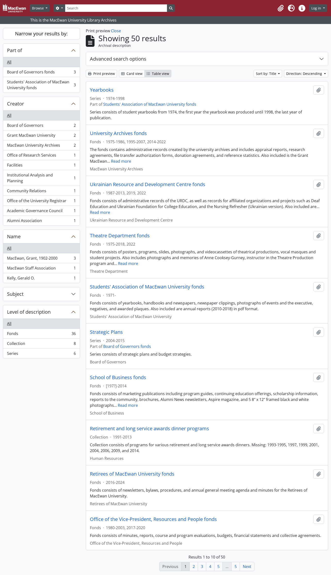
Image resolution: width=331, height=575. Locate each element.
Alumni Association (41, 221)
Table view (160, 73)
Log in (316, 8)
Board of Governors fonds (41, 73)
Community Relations (41, 192)
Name (14, 236)
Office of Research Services (41, 156)
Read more (121, 161)
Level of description (29, 312)
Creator (15, 103)
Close (116, 30)
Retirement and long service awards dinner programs (149, 428)
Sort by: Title (266, 73)
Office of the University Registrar (41, 202)
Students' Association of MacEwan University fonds (41, 84)
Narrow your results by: (41, 33)
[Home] (16, 8)
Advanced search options (118, 59)
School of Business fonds (118, 377)
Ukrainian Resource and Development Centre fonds (147, 184)
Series (41, 354)
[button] (280, 8)
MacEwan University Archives (41, 146)
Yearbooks (102, 90)
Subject (15, 294)
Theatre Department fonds (120, 236)
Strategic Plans (106, 332)
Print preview (103, 73)
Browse (38, 8)
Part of (14, 50)
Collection (41, 345)
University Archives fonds (118, 133)
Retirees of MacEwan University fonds (132, 474)
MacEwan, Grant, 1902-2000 (41, 259)
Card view (134, 73)
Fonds (41, 335)
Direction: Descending (304, 73)
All (9, 62)
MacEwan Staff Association (41, 269)
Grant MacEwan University (41, 136)
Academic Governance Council (41, 212)
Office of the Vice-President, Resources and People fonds (153, 519)
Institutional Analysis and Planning (41, 178)
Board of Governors (41, 126)
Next (247, 566)
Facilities (41, 166)
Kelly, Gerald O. (41, 279)
